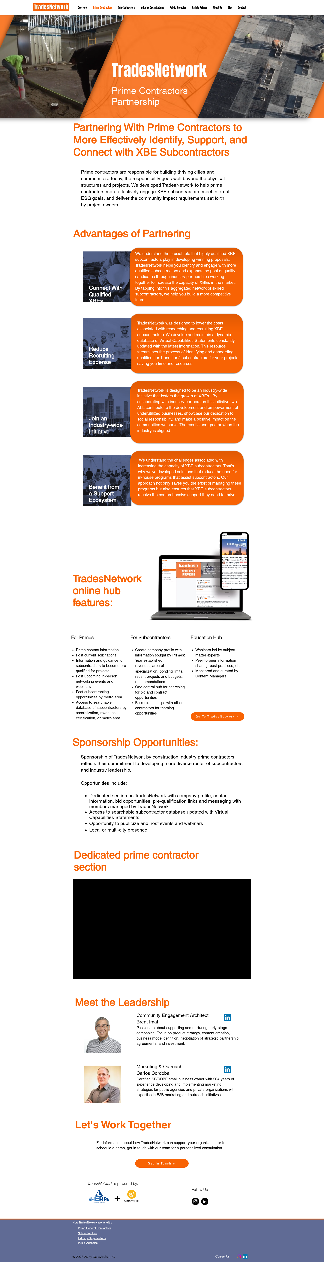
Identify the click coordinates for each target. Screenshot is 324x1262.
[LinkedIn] (227, 1069)
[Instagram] (195, 1201)
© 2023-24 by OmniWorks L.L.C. (94, 1257)
